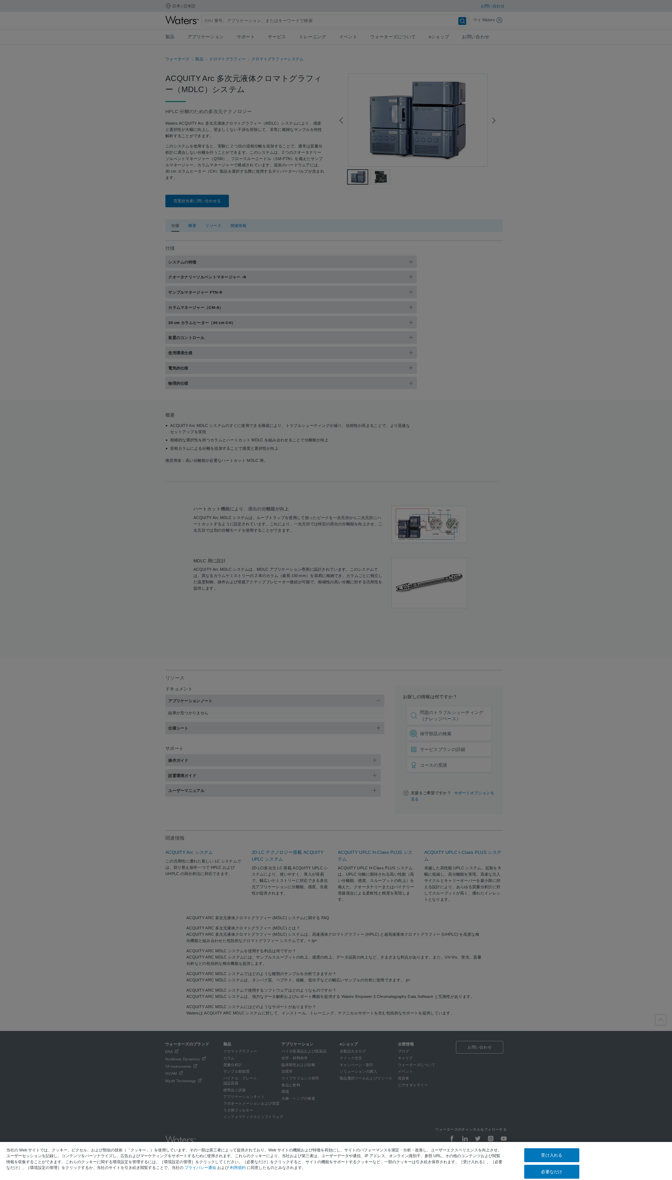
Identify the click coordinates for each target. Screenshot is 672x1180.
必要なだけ (551, 1172)
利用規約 (238, 1167)
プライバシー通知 (200, 1167)
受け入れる (551, 1155)
